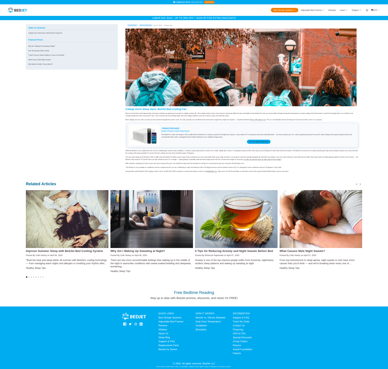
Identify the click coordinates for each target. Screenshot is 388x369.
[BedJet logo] (17, 10)
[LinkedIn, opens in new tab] (141, 324)
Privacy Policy (160, 366)
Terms (177, 366)
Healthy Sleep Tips (36, 268)
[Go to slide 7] (40, 277)
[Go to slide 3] (31, 277)
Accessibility (184, 366)
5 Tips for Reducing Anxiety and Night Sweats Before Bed (234, 251)
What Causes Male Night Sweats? (302, 251)
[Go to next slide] (360, 184)
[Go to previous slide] (356, 184)
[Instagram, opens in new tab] (135, 324)
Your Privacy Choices (224, 366)
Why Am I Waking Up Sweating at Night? (137, 251)
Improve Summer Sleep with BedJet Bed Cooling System (64, 251)
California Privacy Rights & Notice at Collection (203, 366)
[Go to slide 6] (38, 277)
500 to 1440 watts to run (258, 120)
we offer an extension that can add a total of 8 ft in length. (262, 159)
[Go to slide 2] (29, 277)
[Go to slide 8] (43, 277)
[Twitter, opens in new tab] (130, 324)
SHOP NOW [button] (209, 2)
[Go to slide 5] (36, 277)
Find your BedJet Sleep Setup (258, 141)
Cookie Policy (170, 366)
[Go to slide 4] (33, 277)
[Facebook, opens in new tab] (124, 324)
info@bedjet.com (211, 171)
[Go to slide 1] (26, 277)
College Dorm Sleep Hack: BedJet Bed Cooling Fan (45, 33)
